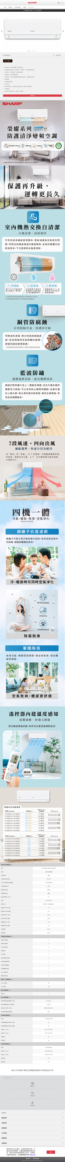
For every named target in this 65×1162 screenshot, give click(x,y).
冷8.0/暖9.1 (7, 61)
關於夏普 (4, 1118)
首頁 (5, 7)
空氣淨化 (10, 7)
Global (4, 1112)
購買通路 (32, 95)
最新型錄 (4, 1138)
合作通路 (4, 1133)
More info (33, 1154)
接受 (51, 1152)
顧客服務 (4, 1128)
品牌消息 (4, 1123)
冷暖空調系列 (18, 7)
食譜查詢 (4, 1143)
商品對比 (58, 55)
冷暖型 (24, 7)
